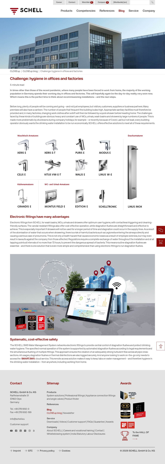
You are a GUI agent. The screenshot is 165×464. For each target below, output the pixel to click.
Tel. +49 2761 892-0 (19, 409)
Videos (62, 422)
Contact (72, 2)
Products (66, 11)
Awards (109, 422)
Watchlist (87, 2)
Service (134, 11)
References (107, 11)
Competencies (85, 11)
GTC (30, 451)
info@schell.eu (17, 419)
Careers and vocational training (78, 431)
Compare (103, 2)
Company (149, 11)
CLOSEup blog (30, 71)
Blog (122, 11)
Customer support (19, 424)
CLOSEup (15, 71)
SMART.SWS (28, 359)
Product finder (72, 399)
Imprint (17, 451)
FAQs (90, 422)
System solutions (55, 396)
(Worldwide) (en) (120, 2)
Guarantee (99, 422)
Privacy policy (47, 451)
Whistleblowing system (58, 434)
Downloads (52, 422)
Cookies (65, 451)
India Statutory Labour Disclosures (88, 434)
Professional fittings (75, 396)
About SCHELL (54, 431)
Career (59, 2)
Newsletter (68, 413)
